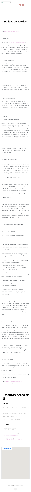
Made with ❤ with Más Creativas (15, 485)
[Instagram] (20, 5)
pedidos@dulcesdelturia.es (11, 435)
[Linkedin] (23, 5)
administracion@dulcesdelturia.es (13, 439)
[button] (28, 4)
